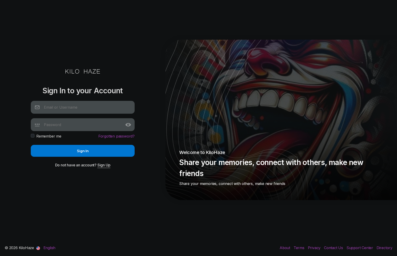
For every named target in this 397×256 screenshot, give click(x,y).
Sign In (83, 150)
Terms (300, 247)
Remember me (48, 136)
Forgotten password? (116, 136)
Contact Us (334, 247)
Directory (384, 247)
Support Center (360, 247)
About (285, 247)
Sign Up (104, 165)
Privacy (315, 247)
